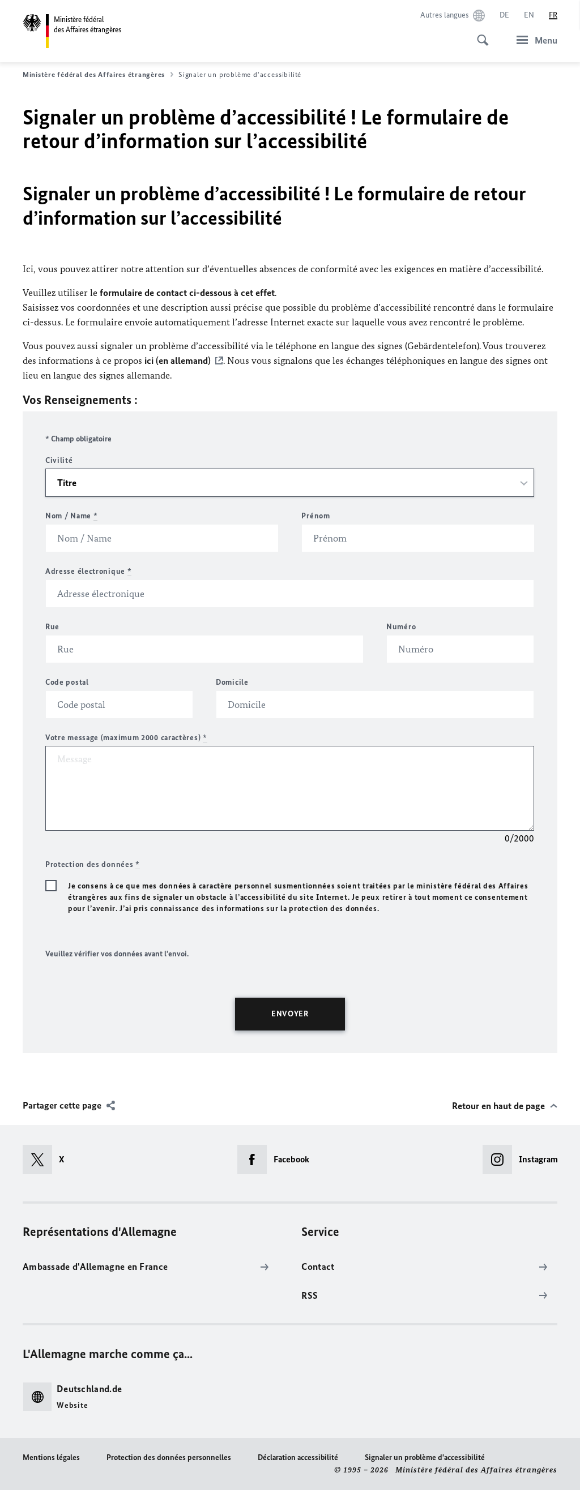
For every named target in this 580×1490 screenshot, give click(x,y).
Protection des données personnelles (168, 1457)
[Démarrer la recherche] (479, 34)
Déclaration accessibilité (298, 1457)
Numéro (401, 627)
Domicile (232, 682)
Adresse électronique (88, 571)
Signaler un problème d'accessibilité (425, 1457)
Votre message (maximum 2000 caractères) (126, 737)
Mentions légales (51, 1457)
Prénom (315, 516)
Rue (52, 627)
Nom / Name (71, 516)
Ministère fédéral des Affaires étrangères (94, 74)
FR (553, 15)
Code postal (67, 682)
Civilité (59, 460)
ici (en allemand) (177, 360)
